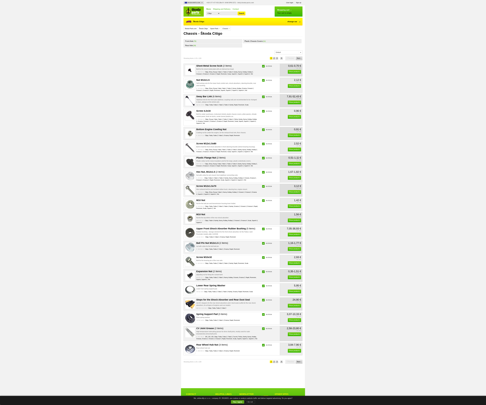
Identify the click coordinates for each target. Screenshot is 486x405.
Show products (294, 72)
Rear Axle (189, 45)
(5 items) (225, 228)
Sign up (298, 3)
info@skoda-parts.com (245, 3)
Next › (299, 58)
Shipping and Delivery (221, 9)
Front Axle (189, 41)
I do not (250, 402)
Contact (236, 9)
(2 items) (214, 66)
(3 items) (211, 314)
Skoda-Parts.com (194, 11)
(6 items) (208, 96)
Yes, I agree (237, 402)
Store (208, 9)
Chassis (225, 28)
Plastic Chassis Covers (254, 41)
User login (289, 3)
